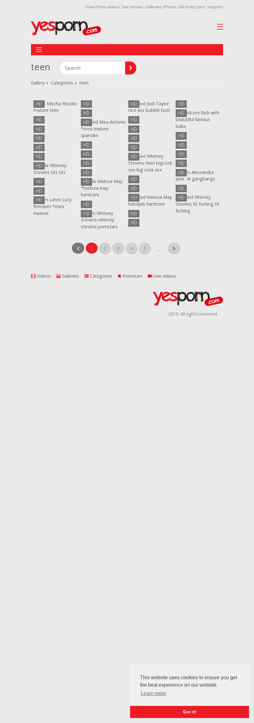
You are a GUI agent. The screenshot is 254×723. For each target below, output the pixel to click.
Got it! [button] (189, 711)
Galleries (70, 276)
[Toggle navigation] (39, 49)
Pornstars (131, 276)
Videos (43, 276)
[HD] (55, 206)
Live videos (164, 276)
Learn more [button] (153, 693)
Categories (100, 276)
